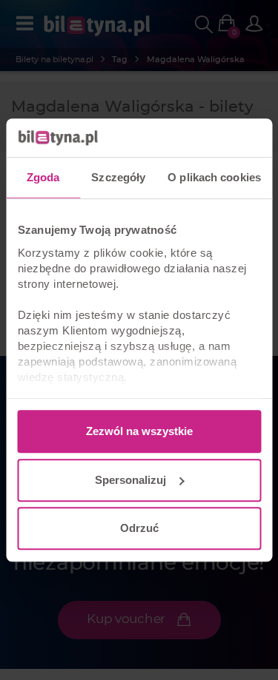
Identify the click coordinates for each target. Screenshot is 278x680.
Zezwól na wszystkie (139, 431)
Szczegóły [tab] (118, 177)
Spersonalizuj (130, 480)
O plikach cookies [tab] (214, 177)
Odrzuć (139, 528)
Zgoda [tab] (43, 177)
